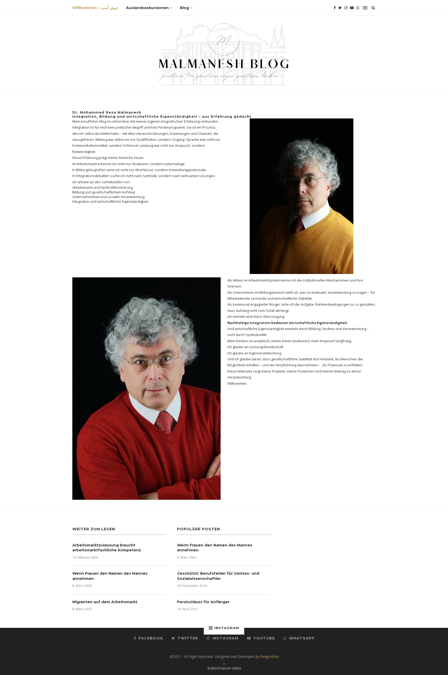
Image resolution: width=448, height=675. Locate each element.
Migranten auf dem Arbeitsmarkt (104, 602)
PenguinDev (269, 656)
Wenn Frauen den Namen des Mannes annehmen (110, 576)
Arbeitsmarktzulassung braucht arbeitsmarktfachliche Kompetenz (106, 548)
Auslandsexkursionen (147, 7)
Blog (184, 7)
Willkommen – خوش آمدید (95, 7)
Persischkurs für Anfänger (203, 602)
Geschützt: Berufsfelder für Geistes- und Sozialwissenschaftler (218, 576)
